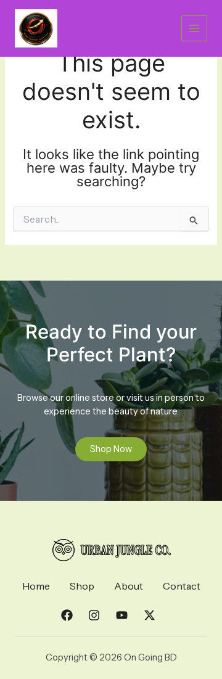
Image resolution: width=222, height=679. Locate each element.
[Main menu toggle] (194, 28)
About (128, 586)
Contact (181, 586)
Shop (82, 586)
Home (36, 586)
